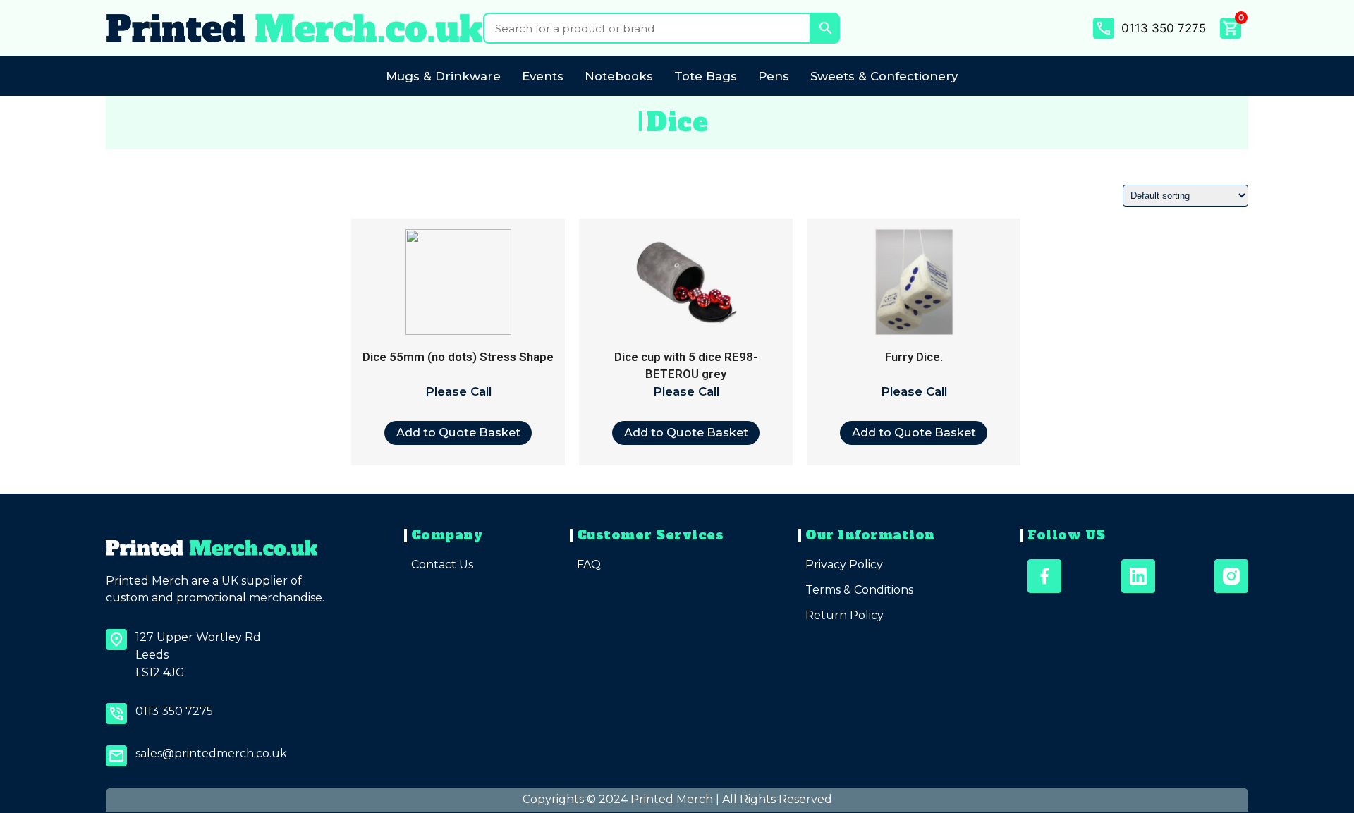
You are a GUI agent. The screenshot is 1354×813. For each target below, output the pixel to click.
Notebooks (619, 76)
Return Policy (844, 615)
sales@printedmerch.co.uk (211, 753)
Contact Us (442, 564)
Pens (773, 76)
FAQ (589, 564)
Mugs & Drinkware (443, 76)
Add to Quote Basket (458, 432)
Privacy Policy (844, 564)
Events (542, 76)
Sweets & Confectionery (884, 76)
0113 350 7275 (1163, 28)
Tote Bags (705, 76)
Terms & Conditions (859, 590)
